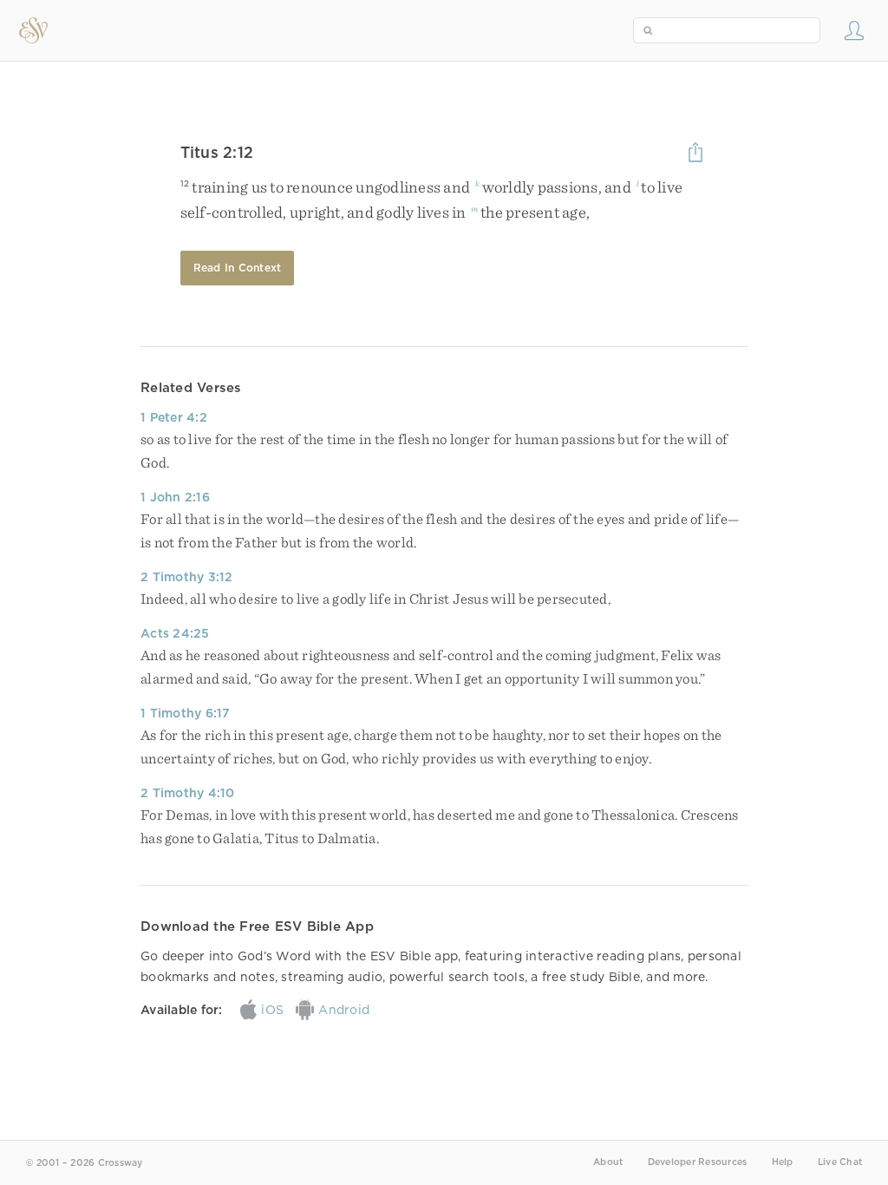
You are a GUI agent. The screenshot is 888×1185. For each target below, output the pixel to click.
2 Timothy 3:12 (186, 577)
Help (782, 1162)
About (608, 1162)
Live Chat (840, 1162)
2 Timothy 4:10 (187, 793)
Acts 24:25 (175, 633)
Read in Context (237, 267)
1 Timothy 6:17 (185, 713)
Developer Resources (698, 1162)
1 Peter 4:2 (173, 417)
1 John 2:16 (175, 497)
